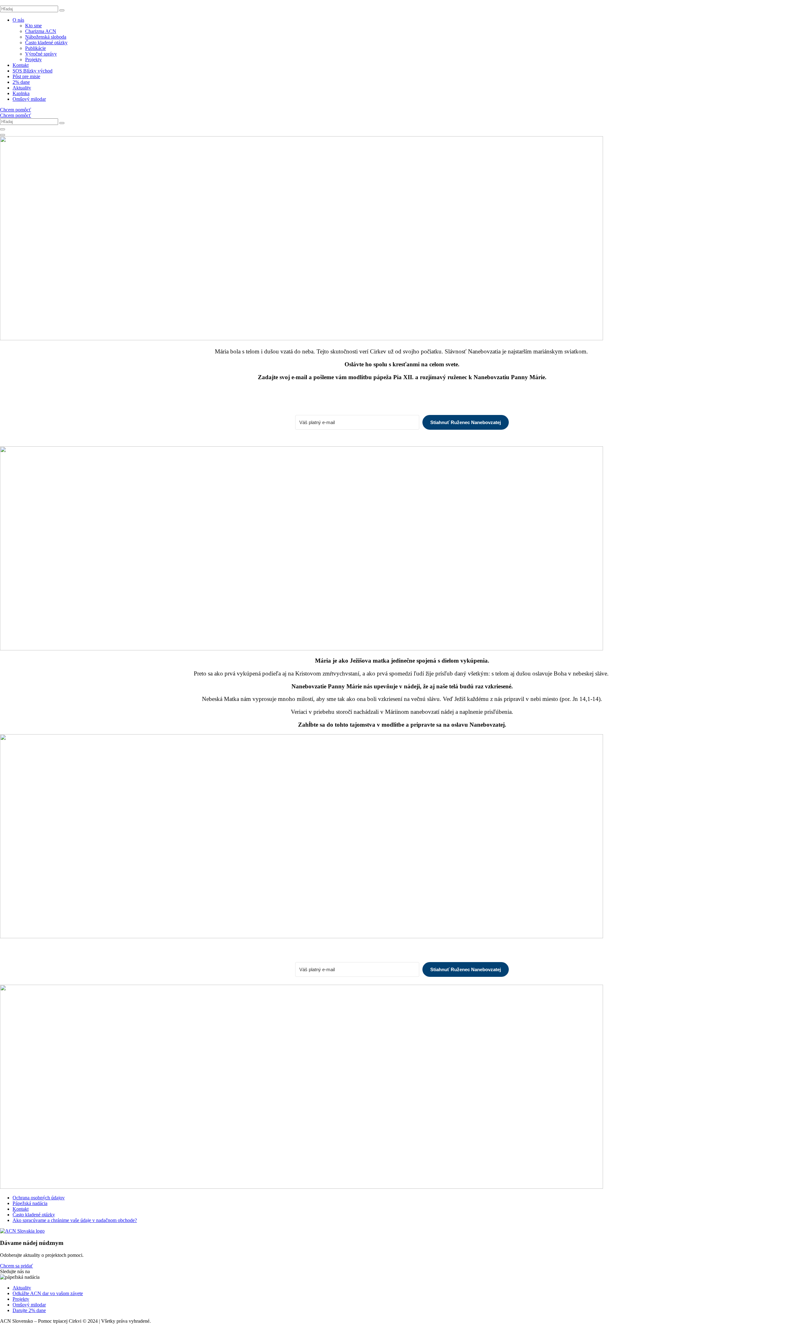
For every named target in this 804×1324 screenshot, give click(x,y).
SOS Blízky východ (32, 70)
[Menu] (2, 135)
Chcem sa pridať (16, 1265)
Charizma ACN (40, 31)
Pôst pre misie (26, 76)
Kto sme (33, 25)
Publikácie (35, 48)
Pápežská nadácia (30, 1203)
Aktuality (22, 87)
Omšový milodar (29, 99)
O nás (18, 20)
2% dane (21, 82)
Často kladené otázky (46, 42)
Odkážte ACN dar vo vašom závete (48, 1293)
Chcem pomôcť (15, 109)
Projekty (33, 59)
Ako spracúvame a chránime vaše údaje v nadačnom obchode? (75, 1220)
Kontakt (21, 65)
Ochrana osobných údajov (39, 1197)
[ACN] (22, 1231)
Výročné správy (41, 54)
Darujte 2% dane (29, 1310)
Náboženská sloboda (45, 37)
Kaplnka (21, 93)
